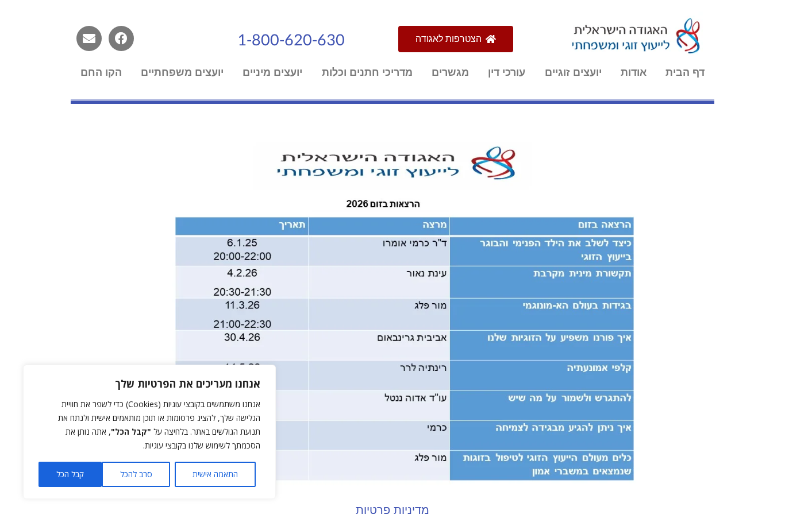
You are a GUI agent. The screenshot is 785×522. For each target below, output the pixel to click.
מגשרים (450, 72)
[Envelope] (89, 38)
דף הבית (685, 72)
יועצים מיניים (272, 72)
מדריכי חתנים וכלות (367, 72)
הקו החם (101, 72)
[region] (149, 432)
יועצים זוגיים (573, 72)
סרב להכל (136, 474)
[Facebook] (121, 38)
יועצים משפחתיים (182, 72)
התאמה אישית (215, 474)
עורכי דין (506, 72)
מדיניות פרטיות (392, 509)
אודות (634, 72)
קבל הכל (70, 474)
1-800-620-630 (291, 40)
